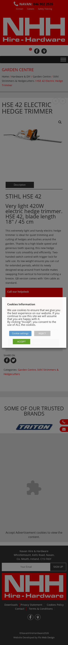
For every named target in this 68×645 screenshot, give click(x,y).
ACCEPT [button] (21, 341)
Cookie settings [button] (20, 333)
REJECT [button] (42, 333)
